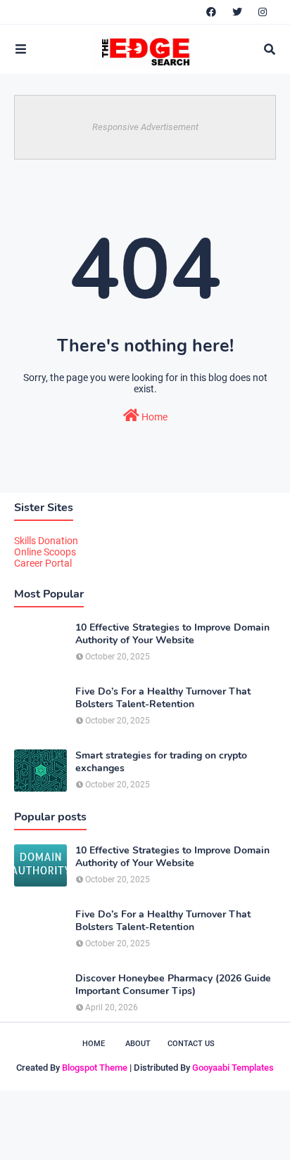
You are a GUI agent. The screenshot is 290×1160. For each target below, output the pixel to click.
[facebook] (211, 12)
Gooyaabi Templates (233, 1067)
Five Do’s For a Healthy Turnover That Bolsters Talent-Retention (163, 698)
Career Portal (43, 563)
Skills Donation (46, 540)
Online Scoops (45, 552)
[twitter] (237, 12)
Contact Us (191, 1043)
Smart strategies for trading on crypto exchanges (161, 762)
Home (153, 417)
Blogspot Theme (94, 1067)
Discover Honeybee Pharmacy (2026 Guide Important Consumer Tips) (173, 985)
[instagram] (262, 12)
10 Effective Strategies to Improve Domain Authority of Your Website (172, 634)
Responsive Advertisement (145, 127)
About (138, 1043)
